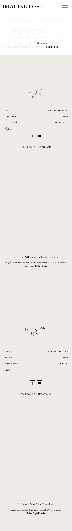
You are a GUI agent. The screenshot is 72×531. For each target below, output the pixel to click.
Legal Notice (22, 504)
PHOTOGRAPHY (12, 363)
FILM (7, 369)
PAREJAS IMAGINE (58, 110)
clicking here (43, 43)
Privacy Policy (48, 504)
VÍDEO (7, 128)
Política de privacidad (50, 257)
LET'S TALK (62, 363)
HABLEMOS (61, 122)
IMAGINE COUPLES (58, 351)
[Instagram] (32, 136)
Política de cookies (32, 257)
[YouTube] (39, 136)
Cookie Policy (35, 504)
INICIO (7, 110)
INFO (65, 116)
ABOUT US (9, 357)
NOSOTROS (10, 116)
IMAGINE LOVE (23, 6)
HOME (7, 351)
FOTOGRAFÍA (11, 122)
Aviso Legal (18, 257)
